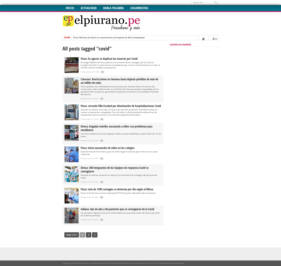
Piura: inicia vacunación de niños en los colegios (107, 148)
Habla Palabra (113, 8)
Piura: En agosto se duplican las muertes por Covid (109, 58)
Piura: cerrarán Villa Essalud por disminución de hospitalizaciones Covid (121, 106)
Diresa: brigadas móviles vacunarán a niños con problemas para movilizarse (116, 128)
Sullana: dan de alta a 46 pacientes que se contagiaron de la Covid (117, 209)
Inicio (70, 8)
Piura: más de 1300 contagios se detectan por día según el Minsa (117, 189)
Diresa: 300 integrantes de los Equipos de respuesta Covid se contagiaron (114, 169)
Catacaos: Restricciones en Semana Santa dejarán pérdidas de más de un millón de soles (119, 80)
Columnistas (139, 8)
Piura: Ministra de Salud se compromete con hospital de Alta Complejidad (109, 38)
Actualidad (89, 8)
